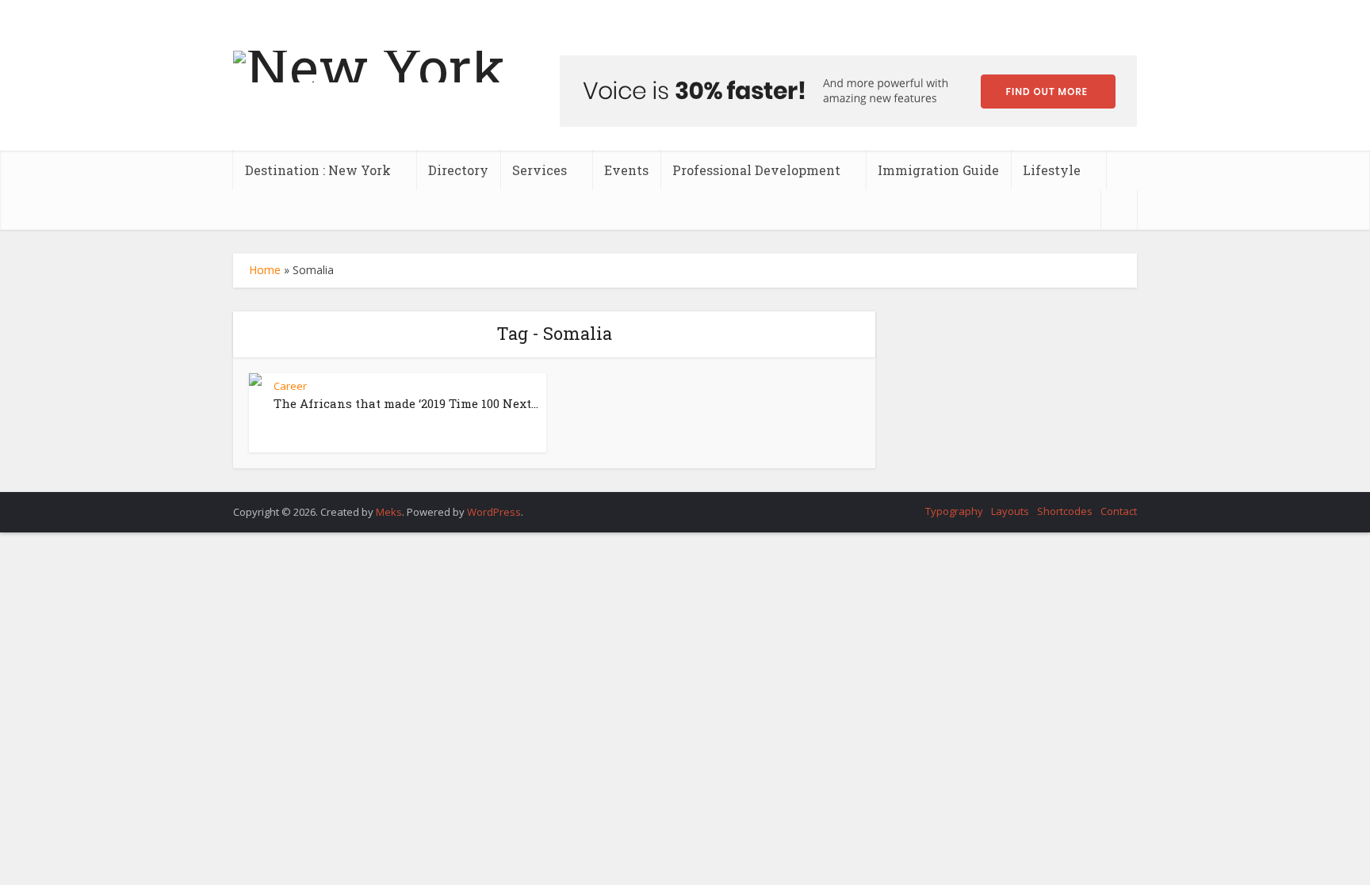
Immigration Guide (938, 170)
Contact (1118, 511)
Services (539, 170)
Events (626, 170)
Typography (954, 511)
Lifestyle (1052, 170)
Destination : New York (318, 170)
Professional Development (756, 170)
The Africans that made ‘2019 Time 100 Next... (406, 403)
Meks (389, 512)
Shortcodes (1065, 511)
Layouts (1010, 511)
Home (265, 269)
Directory (458, 170)
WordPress (494, 512)
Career (290, 386)
